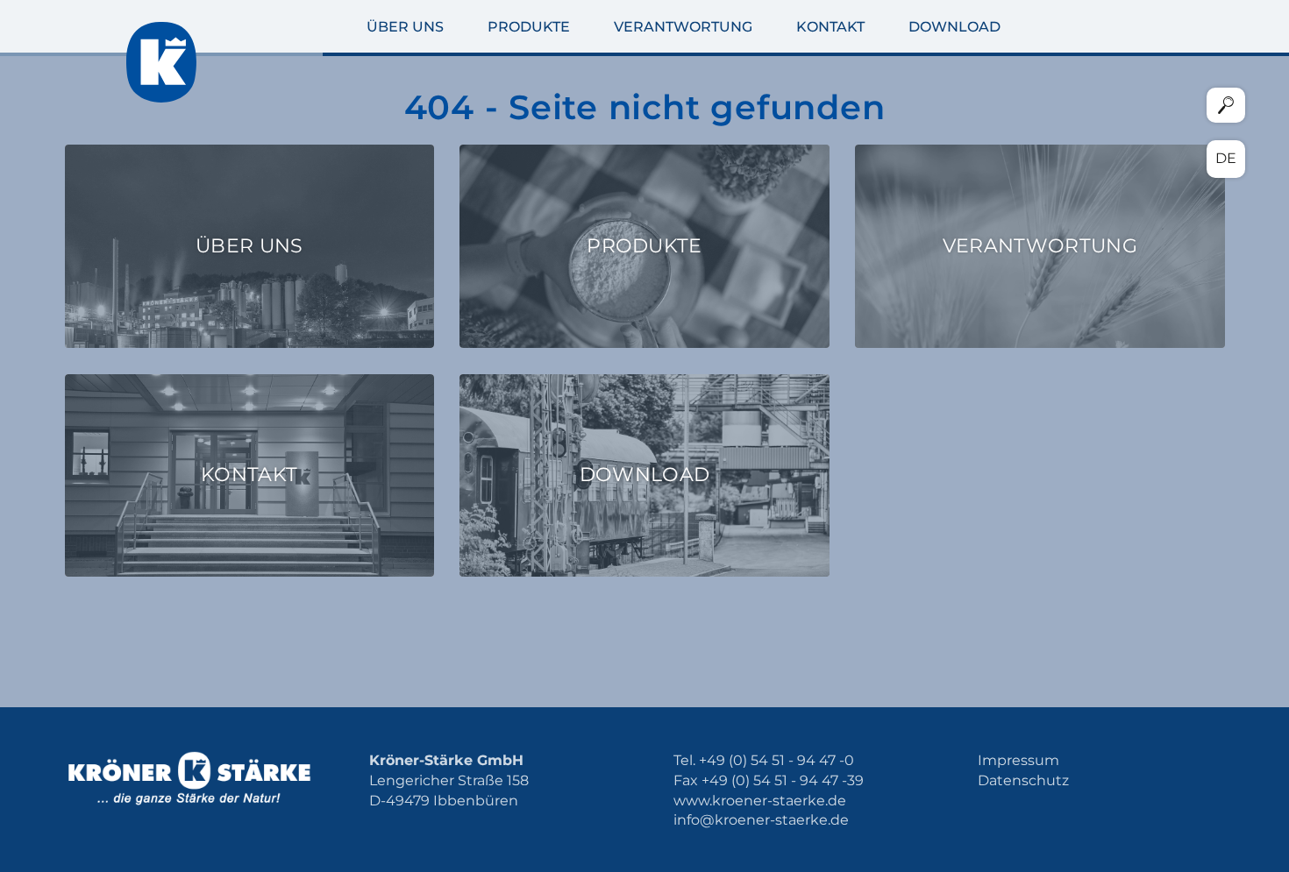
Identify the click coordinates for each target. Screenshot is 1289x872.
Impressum (1018, 760)
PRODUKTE (529, 26)
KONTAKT (830, 26)
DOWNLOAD (954, 26)
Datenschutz (1023, 780)
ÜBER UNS (405, 26)
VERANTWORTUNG (683, 26)
